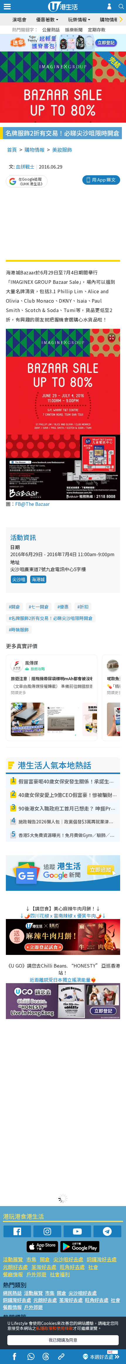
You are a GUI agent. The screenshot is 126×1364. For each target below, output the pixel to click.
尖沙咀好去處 (68, 1259)
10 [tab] (67, 43)
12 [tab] (79, 43)
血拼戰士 (25, 166)
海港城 (38, 579)
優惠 (64, 606)
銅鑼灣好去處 (102, 1259)
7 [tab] (50, 43)
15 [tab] (67, 50)
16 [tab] (73, 50)
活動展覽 (13, 1259)
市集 (31, 1259)
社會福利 (60, 1274)
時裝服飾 (20, 629)
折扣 (84, 606)
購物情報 (35, 149)
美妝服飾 (62, 149)
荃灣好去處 (43, 1266)
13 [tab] (56, 50)
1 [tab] (50, 36)
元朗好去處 (15, 1266)
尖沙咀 (18, 579)
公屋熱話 (51, 29)
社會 (93, 1266)
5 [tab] (73, 36)
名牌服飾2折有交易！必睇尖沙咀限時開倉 (52, 618)
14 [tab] (61, 50)
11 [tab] (73, 43)
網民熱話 (12, 1292)
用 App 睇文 (103, 179)
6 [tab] (79, 36)
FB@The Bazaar (32, 503)
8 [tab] (56, 43)
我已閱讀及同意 (63, 1340)
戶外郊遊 (36, 1274)
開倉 (15, 606)
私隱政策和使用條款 (54, 1328)
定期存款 (96, 29)
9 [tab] (61, 43)
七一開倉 (40, 606)
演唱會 (19, 19)
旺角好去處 (72, 1266)
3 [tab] (61, 36)
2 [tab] (56, 36)
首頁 (12, 149)
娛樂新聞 (74, 29)
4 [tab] (67, 36)
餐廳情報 (13, 1274)
